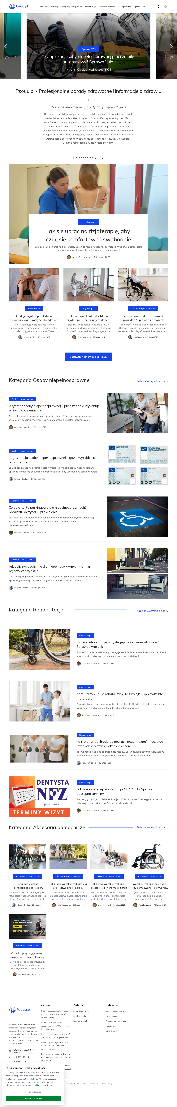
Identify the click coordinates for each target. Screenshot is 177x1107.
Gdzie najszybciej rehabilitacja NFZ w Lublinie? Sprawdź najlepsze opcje (54, 1045)
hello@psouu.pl (19, 1061)
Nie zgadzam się (33, 1092)
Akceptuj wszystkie (33, 1098)
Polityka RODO (73, 1084)
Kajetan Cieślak (80, 1021)
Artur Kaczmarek (80, 1011)
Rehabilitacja (90, 6)
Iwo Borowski (79, 1016)
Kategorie (112, 1005)
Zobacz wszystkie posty (152, 381)
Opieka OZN (139, 6)
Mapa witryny (106, 1084)
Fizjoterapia (126, 6)
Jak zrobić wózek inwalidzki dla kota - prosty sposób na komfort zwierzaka (56, 1057)
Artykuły (46, 1005)
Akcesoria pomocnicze (108, 6)
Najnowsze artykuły (49, 6)
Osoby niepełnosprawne (71, 6)
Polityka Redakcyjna (90, 1084)
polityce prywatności (43, 1085)
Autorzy (78, 1005)
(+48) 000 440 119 (20, 1057)
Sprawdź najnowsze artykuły (88, 356)
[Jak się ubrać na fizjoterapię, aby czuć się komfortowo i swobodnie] (88, 214)
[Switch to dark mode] (165, 6)
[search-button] (158, 6)
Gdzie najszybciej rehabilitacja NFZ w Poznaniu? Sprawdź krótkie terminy (54, 1014)
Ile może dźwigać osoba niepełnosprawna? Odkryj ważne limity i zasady (56, 1025)
